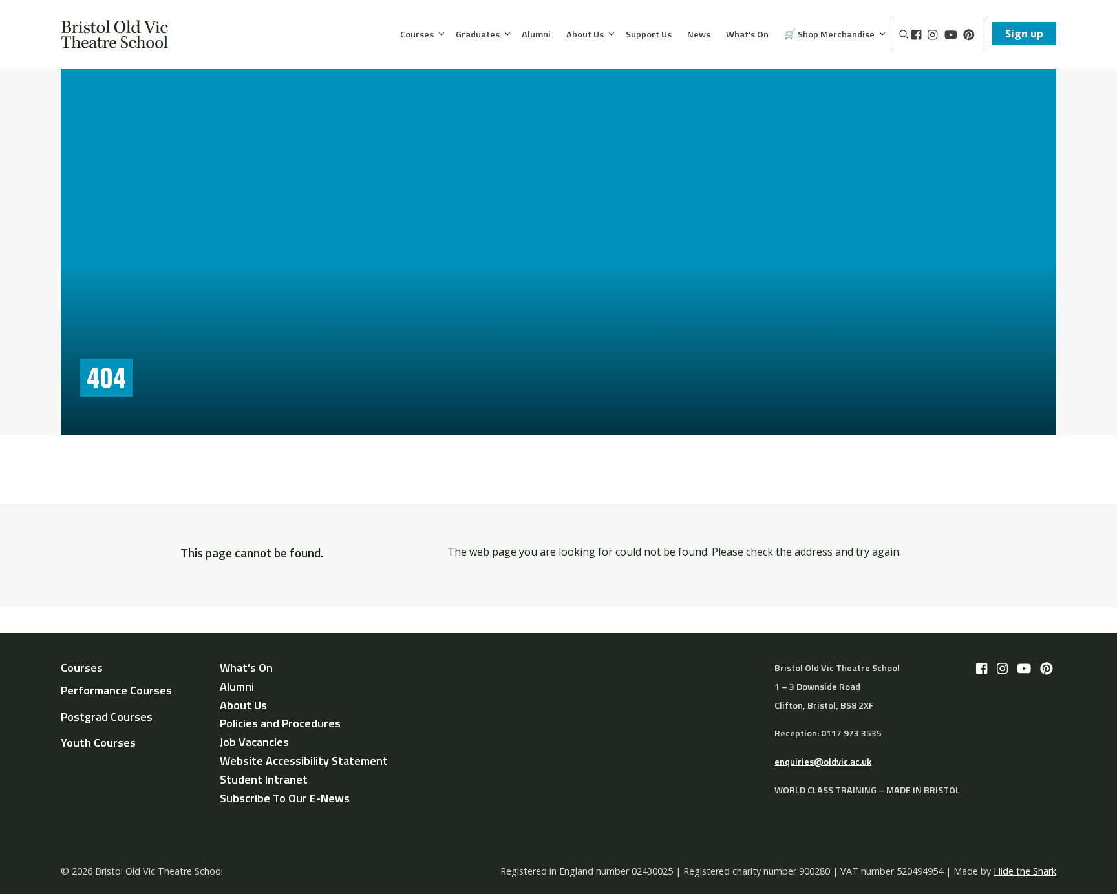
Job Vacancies (254, 742)
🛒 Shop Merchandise (829, 35)
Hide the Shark (1025, 871)
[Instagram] (932, 35)
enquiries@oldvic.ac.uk (822, 761)
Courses (417, 35)
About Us (585, 35)
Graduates (478, 35)
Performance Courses (116, 690)
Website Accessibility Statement (304, 760)
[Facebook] (916, 35)
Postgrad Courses (107, 716)
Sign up (1024, 33)
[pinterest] (969, 35)
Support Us (649, 35)
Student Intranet (264, 779)
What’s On (747, 35)
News (698, 35)
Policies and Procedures (280, 723)
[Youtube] (950, 35)
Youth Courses (98, 742)
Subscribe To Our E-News (285, 798)
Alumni (536, 35)
